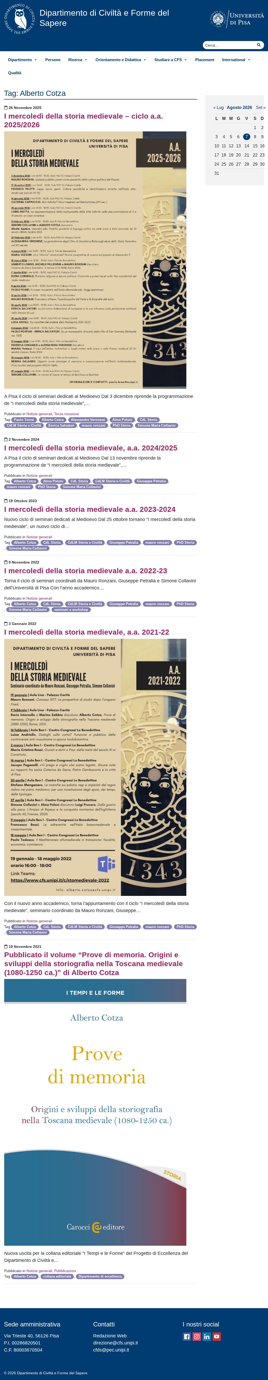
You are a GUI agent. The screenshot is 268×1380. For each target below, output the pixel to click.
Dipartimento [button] (20, 59)
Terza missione (66, 414)
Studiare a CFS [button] (168, 59)
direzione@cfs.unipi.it (115, 1343)
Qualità (14, 73)
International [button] (233, 59)
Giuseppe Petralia (151, 481)
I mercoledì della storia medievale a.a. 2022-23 (85, 571)
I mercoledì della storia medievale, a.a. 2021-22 (86, 632)
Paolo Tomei (24, 420)
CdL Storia (148, 420)
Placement (204, 59)
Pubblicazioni (65, 1271)
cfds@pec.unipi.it (111, 1350)
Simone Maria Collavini (157, 425)
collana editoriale (57, 1276)
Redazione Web (110, 1335)
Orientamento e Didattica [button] (118, 59)
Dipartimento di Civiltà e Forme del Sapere (104, 17)
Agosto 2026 (239, 107)
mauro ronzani (93, 425)
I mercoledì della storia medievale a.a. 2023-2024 (90, 509)
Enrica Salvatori (61, 425)
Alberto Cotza (53, 420)
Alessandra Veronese (88, 420)
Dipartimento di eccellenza (100, 1276)
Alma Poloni (122, 420)
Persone (52, 59)
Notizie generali (39, 414)
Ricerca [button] (75, 59)
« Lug (218, 107)
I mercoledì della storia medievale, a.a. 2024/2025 (90, 448)
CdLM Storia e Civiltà (24, 425)
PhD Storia (121, 425)
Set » (261, 107)
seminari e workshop (71, 610)
